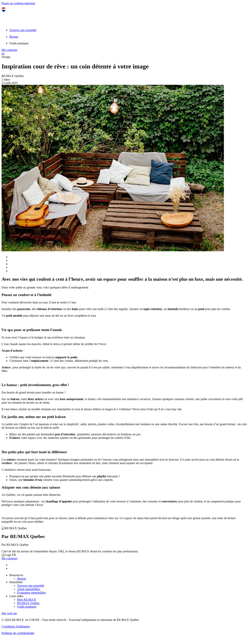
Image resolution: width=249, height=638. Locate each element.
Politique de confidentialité (18, 633)
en (3, 53)
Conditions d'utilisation (16, 626)
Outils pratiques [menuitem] (19, 43)
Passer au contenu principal (18, 3)
